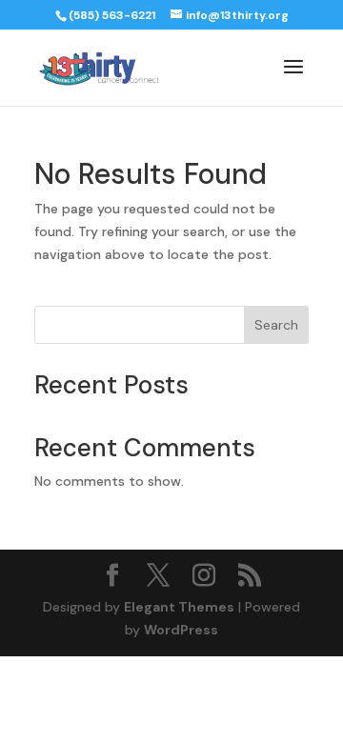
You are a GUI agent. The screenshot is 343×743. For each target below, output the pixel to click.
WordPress (181, 629)
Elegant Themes (179, 606)
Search (276, 324)
